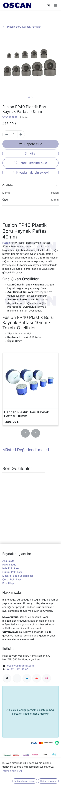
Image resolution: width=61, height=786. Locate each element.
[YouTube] (37, 678)
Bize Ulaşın (8, 583)
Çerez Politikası (11, 579)
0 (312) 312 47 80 (17, 669)
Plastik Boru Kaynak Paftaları (23, 26)
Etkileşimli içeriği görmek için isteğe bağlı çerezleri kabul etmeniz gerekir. (30, 711)
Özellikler (7, 185)
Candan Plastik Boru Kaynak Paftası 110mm (26, 414)
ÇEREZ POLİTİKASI (12, 771)
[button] (3, 63)
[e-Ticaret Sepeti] (48, 5)
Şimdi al (30, 153)
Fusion (6, 242)
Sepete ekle (32, 144)
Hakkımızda (9, 564)
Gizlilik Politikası (12, 572)
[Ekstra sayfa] (7, 678)
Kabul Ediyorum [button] (48, 781)
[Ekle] (21, 134)
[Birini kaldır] (6, 134)
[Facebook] (17, 678)
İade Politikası (10, 568)
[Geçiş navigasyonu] (55, 5)
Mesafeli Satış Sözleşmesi (17, 575)
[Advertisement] (30, 15)
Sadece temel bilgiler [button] (24, 781)
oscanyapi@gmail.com (20, 665)
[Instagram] (47, 678)
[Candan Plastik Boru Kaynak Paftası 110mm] (30, 381)
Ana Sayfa (8, 560)
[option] (30, 389)
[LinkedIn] (27, 678)
